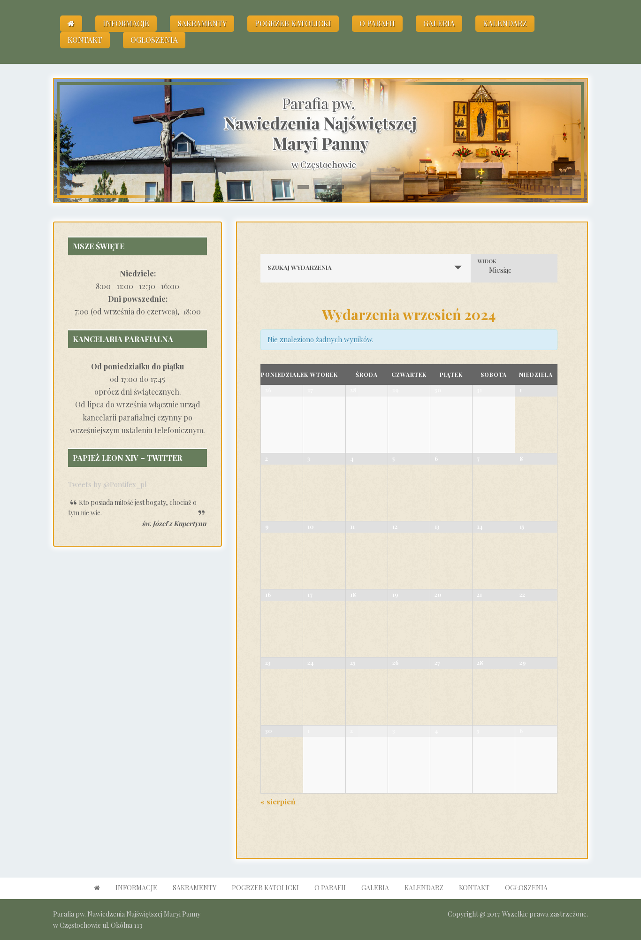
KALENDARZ (505, 23)
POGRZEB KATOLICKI (293, 23)
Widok (487, 261)
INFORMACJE (126, 23)
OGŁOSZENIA (154, 40)
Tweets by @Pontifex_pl (107, 484)
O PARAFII (377, 23)
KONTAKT (85, 40)
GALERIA (439, 23)
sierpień (277, 801)
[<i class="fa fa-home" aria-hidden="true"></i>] (71, 23)
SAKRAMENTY (202, 23)
